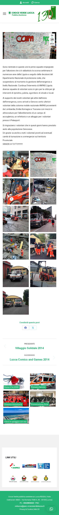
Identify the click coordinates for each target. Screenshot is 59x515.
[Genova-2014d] (16, 219)
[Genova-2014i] (43, 274)
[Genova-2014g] (43, 246)
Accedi (26, 3)
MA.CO (37, 509)
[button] (51, 509)
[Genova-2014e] (43, 219)
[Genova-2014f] (16, 246)
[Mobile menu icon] (4, 13)
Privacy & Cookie (26, 509)
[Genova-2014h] (16, 274)
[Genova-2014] (16, 164)
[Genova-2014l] (16, 301)
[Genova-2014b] (16, 191)
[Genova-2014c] (43, 191)
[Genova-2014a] (43, 164)
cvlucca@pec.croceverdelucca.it (29, 506)
